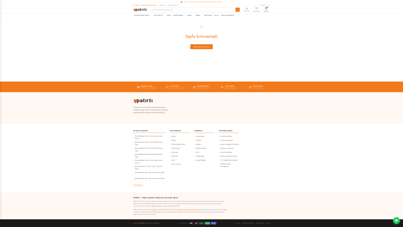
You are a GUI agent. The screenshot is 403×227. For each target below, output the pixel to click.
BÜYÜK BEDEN (178, 15)
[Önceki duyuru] (132, 2)
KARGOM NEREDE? (227, 15)
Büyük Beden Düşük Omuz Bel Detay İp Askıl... (149, 143)
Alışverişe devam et (201, 47)
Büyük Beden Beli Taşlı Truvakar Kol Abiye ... (150, 174)
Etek (173, 160)
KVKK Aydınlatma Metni (229, 156)
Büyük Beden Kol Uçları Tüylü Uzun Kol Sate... (148, 167)
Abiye (174, 136)
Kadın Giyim (176, 148)
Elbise (174, 140)
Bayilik (198, 144)
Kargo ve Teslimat (227, 148)
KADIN (189, 15)
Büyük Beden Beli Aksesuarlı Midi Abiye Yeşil (149, 155)
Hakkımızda (162, 5)
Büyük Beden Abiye (178, 144)
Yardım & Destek (172, 5)
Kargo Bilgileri (201, 160)
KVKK (268, 223)
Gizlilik (238, 223)
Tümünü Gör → (139, 185)
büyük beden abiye (192, 209)
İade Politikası (260, 223)
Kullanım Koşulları (227, 140)
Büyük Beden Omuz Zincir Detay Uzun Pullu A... (148, 137)
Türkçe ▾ (263, 5)
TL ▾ (268, 5)
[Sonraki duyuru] (271, 2)
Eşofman (175, 156)
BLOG (217, 15)
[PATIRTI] (140, 10)
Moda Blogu (200, 156)
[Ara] (238, 10)
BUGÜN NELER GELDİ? (142, 15)
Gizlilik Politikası (226, 136)
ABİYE (169, 15)
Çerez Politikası (226, 152)
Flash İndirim (176, 164)
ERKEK (198, 15)
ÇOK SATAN (158, 15)
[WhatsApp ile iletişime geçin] (396, 220)
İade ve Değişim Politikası (230, 144)
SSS (197, 152)
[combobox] (195, 10)
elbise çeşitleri (178, 209)
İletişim (198, 140)
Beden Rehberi (201, 148)
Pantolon (175, 152)
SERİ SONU (208, 15)
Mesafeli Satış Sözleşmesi (226, 165)
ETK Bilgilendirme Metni (229, 160)
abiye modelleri (152, 209)
